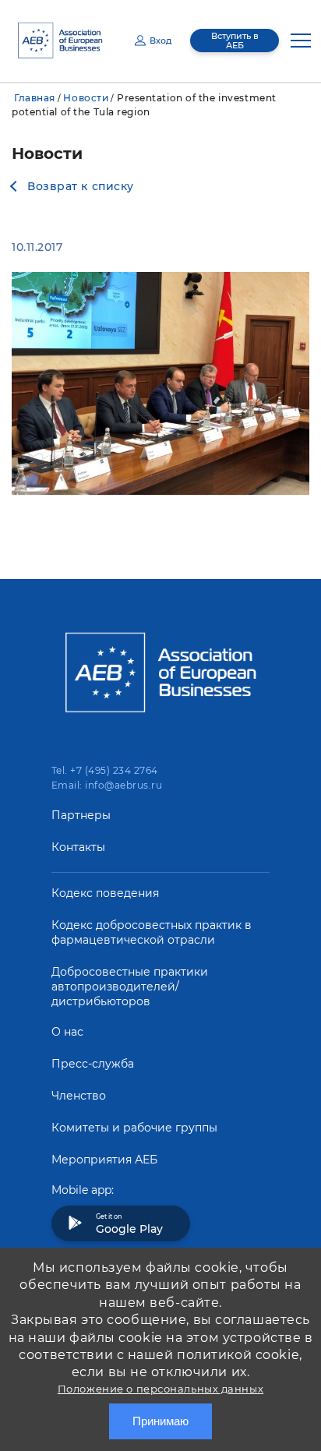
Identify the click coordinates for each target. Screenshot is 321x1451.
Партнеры (81, 815)
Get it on (129, 1224)
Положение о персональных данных (160, 1388)
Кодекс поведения (105, 893)
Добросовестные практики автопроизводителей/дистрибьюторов (129, 986)
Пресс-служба (92, 1064)
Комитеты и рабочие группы (134, 1128)
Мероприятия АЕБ (104, 1160)
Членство (78, 1096)
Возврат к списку (80, 186)
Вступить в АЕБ (235, 40)
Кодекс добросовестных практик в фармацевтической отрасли (151, 932)
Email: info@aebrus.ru (106, 785)
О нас (67, 1032)
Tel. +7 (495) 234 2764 (104, 770)
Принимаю (160, 1421)
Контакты (78, 847)
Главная (34, 98)
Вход (160, 40)
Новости (85, 98)
